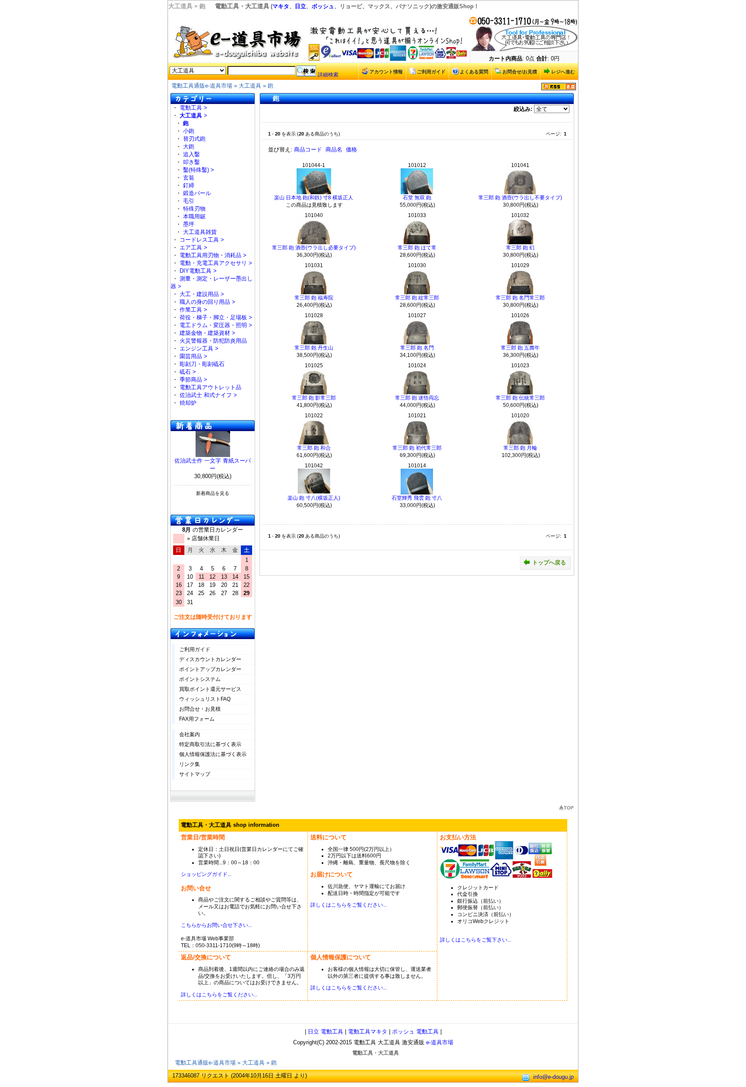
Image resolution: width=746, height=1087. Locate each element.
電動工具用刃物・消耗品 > (213, 255)
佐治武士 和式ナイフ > (208, 395)
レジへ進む (563, 71)
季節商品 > (193, 379)
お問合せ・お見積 (200, 709)
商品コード (308, 149)
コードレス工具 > (202, 239)
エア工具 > (193, 247)
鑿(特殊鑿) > (198, 170)
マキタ (280, 6)
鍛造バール (197, 193)
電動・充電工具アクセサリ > (216, 263)
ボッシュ (323, 6)
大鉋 (188, 146)
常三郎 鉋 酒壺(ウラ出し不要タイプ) (520, 198)
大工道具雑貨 (200, 232)
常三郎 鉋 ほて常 (417, 248)
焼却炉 (188, 403)
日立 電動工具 (325, 1031)
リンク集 (189, 764)
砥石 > (188, 372)
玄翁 (188, 177)
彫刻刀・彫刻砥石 (202, 364)
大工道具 (250, 85)
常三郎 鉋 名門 (417, 348)
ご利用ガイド (431, 71)
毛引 (188, 201)
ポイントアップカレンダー (210, 669)
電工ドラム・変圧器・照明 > (216, 325)
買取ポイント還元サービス (210, 689)
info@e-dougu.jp (553, 1077)
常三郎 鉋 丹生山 (313, 348)
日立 (300, 6)
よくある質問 (474, 71)
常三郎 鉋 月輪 (520, 448)
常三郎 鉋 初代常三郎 (417, 448)
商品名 (334, 149)
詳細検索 (328, 75)
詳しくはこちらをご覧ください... (348, 905)
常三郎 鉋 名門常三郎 (520, 298)
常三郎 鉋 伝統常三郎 (520, 398)
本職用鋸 (194, 216)
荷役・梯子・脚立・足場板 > (216, 317)
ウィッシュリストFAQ (205, 699)
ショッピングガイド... (206, 874)
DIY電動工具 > (198, 271)
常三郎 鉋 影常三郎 (314, 398)
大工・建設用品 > (202, 294)
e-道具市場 (439, 1042)
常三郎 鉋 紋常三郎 (417, 298)
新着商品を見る (212, 493)
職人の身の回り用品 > (207, 302)
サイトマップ (194, 774)
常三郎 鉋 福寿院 (313, 298)
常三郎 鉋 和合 (314, 448)
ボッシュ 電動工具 (415, 1031)
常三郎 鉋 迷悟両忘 (417, 398)
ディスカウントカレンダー (210, 659)
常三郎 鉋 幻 (520, 248)
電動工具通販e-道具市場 (201, 85)
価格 (351, 149)
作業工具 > (193, 309)
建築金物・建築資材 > (207, 333)
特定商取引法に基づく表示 (210, 744)
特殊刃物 (194, 208)
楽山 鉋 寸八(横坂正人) (314, 498)
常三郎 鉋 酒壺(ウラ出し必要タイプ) (314, 248)
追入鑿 (191, 154)
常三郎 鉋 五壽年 (520, 348)
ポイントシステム (200, 679)
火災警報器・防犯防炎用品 (213, 340)
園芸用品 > (193, 356)
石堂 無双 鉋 (417, 198)
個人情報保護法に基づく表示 (213, 754)
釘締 (188, 185)
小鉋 (188, 131)
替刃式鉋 (194, 138)
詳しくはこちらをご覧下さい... (475, 940)
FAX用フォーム (197, 719)
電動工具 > (193, 107)
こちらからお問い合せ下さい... (216, 925)
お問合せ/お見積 (520, 71)
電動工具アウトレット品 (210, 387)
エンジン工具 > (199, 348)
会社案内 (189, 734)
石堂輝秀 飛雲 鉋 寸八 (417, 498)
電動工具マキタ (367, 1031)
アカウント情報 (386, 71)
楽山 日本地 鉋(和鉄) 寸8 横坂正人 (313, 198)
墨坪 (188, 224)
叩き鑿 (191, 162)
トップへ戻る (549, 562)
